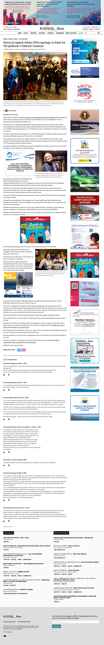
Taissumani (60, 33)
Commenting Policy (23, 621)
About (91, 29)
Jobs (5, 29)
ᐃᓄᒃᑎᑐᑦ (81, 33)
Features (42, 33)
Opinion (50, 33)
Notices (10, 29)
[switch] (99, 33)
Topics (25, 33)
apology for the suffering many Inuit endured (40, 117)
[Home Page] (52, 28)
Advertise (16, 29)
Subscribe (56, 626)
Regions (33, 33)
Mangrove (9, 631)
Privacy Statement (9, 621)
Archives (85, 29)
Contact (97, 29)
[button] (4, 635)
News (20, 33)
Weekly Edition (70, 33)
